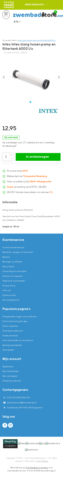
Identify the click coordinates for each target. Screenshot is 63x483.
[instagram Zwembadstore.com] (10, 425)
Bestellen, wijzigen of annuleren (17, 252)
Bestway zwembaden (12, 345)
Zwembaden (8, 350)
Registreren (7, 366)
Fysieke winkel (9, 295)
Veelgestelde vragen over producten (19, 316)
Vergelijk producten (11, 381)
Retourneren (8, 266)
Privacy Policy (8, 285)
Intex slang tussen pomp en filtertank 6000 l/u (37, 40)
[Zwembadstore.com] (8, 5)
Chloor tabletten (10, 326)
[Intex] (48, 111)
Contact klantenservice (13, 247)
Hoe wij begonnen (11, 300)
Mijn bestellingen (10, 371)
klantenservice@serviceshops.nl (22, 402)
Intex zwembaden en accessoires (17, 340)
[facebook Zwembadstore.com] (4, 425)
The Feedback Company (37, 467)
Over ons (6, 290)
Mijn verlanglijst (9, 376)
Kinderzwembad (10, 335)
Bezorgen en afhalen (12, 261)
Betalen (6, 257)
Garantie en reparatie (12, 276)
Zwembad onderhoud (12, 331)
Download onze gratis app (14, 321)
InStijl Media (42, 461)
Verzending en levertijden (14, 271)
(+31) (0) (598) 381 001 (18, 397)
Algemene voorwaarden (13, 281)
